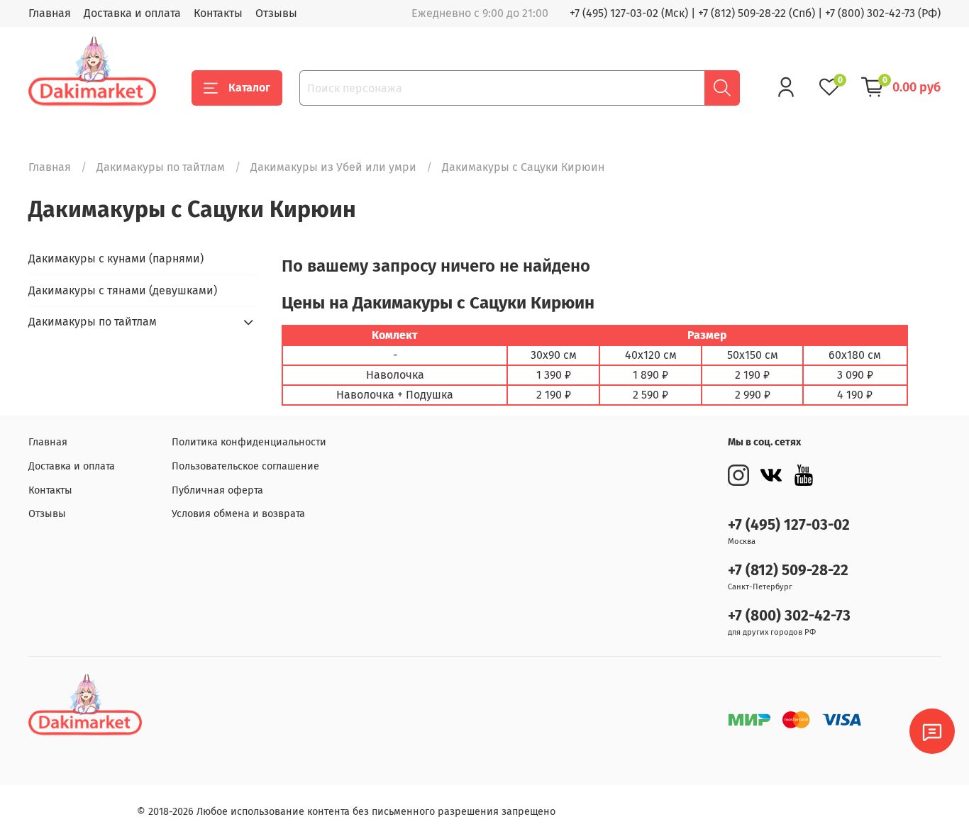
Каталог (249, 87)
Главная (49, 13)
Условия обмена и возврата (238, 514)
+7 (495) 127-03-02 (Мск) (629, 13)
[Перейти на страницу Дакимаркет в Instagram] (738, 475)
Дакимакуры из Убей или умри (333, 167)
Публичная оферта (217, 490)
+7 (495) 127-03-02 (789, 525)
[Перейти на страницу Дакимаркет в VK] (771, 475)
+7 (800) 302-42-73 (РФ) (883, 13)
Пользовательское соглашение (245, 466)
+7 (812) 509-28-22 (788, 570)
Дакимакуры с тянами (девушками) (122, 290)
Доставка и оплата (132, 13)
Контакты (218, 13)
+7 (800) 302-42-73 (789, 616)
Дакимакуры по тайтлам (160, 167)
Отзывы (276, 13)
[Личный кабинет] (786, 87)
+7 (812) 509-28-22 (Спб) (756, 13)
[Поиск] (722, 88)
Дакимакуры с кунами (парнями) (116, 258)
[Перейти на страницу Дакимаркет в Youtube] (803, 475)
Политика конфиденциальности (249, 442)
